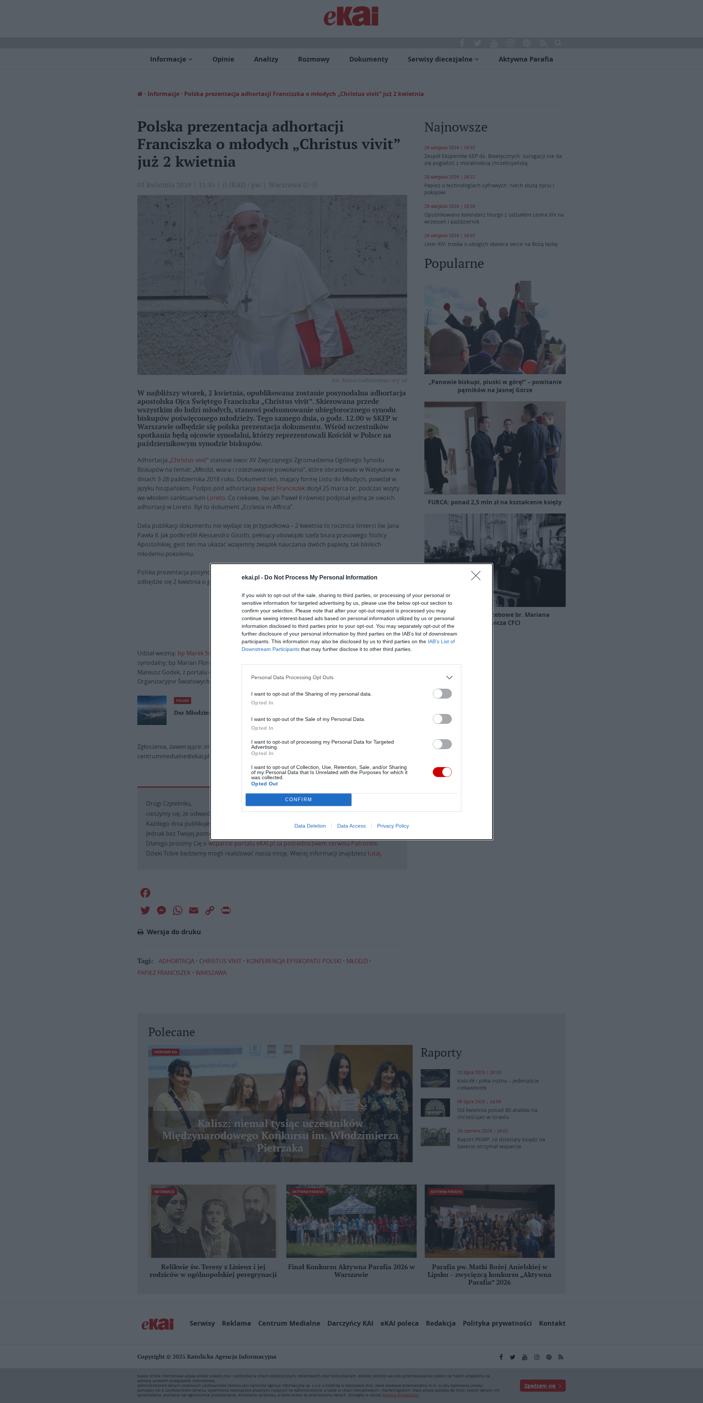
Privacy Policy (393, 826)
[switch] (442, 694)
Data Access (351, 826)
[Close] (478, 578)
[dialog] (351, 702)
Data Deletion (310, 826)
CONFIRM (298, 799)
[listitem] (351, 677)
